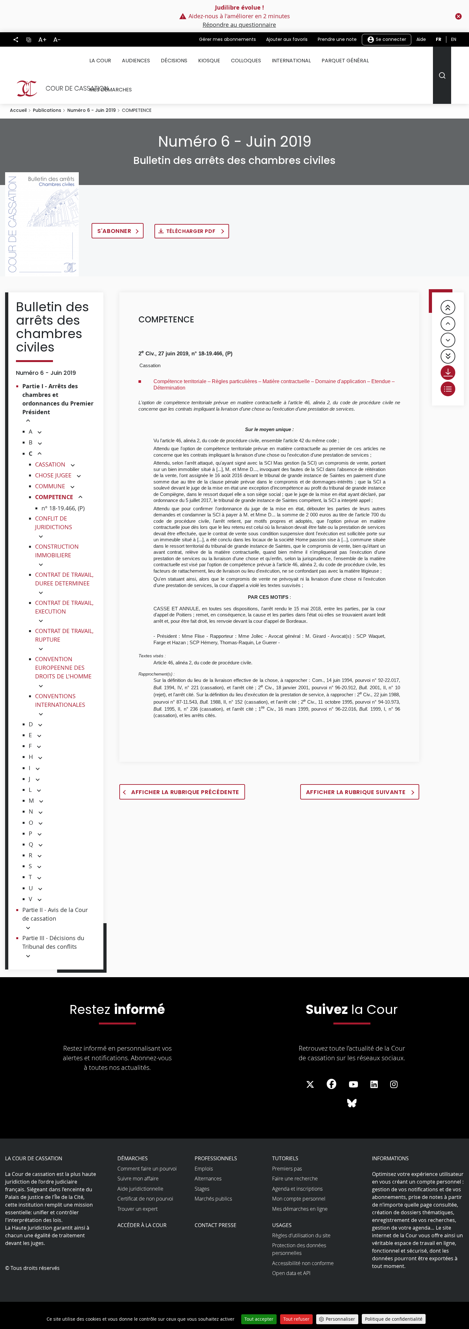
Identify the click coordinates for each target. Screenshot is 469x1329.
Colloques (246, 60)
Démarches (132, 1158)
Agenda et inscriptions (297, 1188)
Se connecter (390, 39)
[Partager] (16, 39)
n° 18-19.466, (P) (63, 508)
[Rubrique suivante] (448, 340)
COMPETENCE (54, 497)
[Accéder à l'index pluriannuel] (448, 389)
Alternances (208, 1178)
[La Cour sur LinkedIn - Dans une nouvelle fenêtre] (374, 1084)
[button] (28, 421)
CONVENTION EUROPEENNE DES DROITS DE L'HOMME (63, 667)
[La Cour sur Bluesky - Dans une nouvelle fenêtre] (352, 1103)
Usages (282, 1225)
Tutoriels (285, 1158)
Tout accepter (258, 1319)
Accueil (18, 110)
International (291, 60)
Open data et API (291, 1273)
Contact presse (215, 1225)
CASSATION (50, 464)
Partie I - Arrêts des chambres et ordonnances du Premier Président (57, 399)
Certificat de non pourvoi (145, 1198)
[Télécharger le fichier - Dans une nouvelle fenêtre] (448, 372)
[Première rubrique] (448, 307)
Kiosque (209, 60)
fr (438, 39)
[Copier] (28, 39)
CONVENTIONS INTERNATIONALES (60, 700)
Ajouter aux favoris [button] (287, 39)
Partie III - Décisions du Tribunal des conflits (53, 942)
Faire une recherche (295, 1178)
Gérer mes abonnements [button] (227, 39)
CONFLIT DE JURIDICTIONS (53, 522)
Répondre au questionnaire (239, 24)
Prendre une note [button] (337, 39)
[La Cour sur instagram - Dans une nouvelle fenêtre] (394, 1084)
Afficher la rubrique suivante (356, 792)
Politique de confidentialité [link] (393, 1319)
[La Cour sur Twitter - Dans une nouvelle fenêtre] (310, 1084)
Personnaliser (340, 1319)
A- (57, 39)
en (453, 39)
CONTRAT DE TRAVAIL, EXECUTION (64, 607)
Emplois (204, 1168)
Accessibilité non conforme (303, 1263)
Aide (421, 39)
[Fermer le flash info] (458, 16)
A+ (42, 39)
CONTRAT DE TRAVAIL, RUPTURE (64, 635)
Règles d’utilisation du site (301, 1235)
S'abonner (114, 231)
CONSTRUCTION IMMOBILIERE (57, 551)
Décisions (174, 60)
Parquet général (345, 60)
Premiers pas (287, 1168)
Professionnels (216, 1158)
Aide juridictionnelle (140, 1188)
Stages (202, 1188)
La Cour (100, 60)
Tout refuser (296, 1319)
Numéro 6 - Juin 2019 (91, 110)
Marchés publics (213, 1198)
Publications (47, 110)
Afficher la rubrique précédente (185, 792)
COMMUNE (50, 486)
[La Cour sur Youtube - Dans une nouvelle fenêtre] (353, 1084)
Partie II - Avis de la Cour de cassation (55, 914)
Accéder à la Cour (142, 1225)
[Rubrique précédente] (448, 323)
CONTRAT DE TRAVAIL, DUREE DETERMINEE (64, 579)
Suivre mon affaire (138, 1178)
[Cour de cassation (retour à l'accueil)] (60, 88)
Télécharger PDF (191, 231)
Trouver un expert (137, 1208)
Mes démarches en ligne (300, 1208)
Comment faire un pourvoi (147, 1168)
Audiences (136, 60)
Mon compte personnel (298, 1198)
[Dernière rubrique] (448, 356)
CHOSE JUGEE (53, 475)
